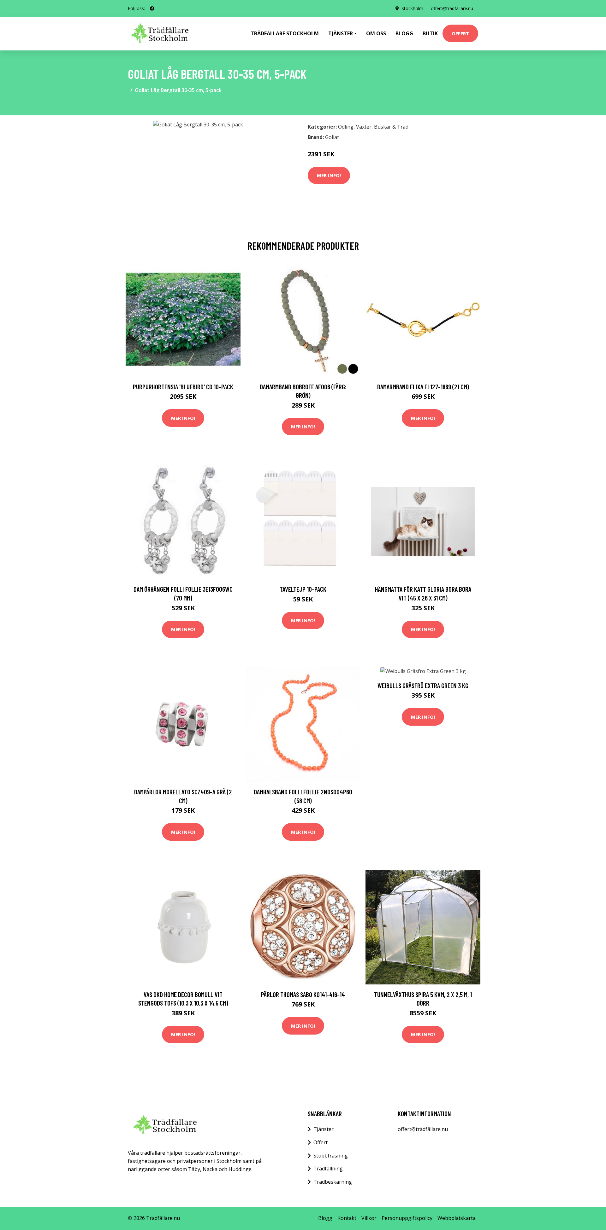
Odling (346, 126)
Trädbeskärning (332, 1181)
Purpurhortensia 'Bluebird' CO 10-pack (183, 387)
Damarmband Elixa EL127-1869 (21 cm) (423, 387)
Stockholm (412, 8)
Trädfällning (328, 1168)
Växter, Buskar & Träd (382, 126)
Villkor (369, 1218)
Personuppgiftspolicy (407, 1218)
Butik (430, 33)
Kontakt (346, 1218)
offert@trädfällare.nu (452, 8)
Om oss (376, 33)
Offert (460, 33)
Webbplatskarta (456, 1218)
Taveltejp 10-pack (303, 589)
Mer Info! (329, 175)
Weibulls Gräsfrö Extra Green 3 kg (422, 685)
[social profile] (152, 9)
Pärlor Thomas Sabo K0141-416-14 (303, 994)
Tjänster (323, 1129)
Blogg (404, 33)
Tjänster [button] (340, 33)
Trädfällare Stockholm (285, 33)
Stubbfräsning (330, 1155)
